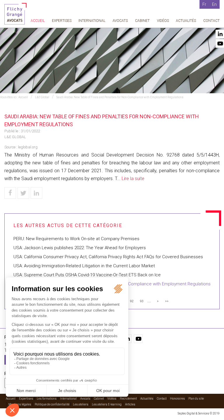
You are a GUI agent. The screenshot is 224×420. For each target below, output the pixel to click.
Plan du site (196, 398)
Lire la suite (133, 178)
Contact (211, 21)
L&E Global (42, 97)
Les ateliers (80, 404)
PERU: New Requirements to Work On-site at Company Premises (76, 238)
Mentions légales (19, 404)
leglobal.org (28, 147)
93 (142, 301)
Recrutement (128, 398)
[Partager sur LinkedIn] (36, 193)
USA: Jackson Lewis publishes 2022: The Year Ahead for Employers (79, 247)
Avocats (120, 21)
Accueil (38, 21)
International (91, 21)
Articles (130, 404)
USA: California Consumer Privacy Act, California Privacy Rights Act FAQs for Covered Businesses (108, 256)
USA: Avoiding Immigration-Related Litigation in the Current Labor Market (84, 265)
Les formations (47, 398)
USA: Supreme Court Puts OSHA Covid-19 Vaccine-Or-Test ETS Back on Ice (87, 274)
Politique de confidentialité (52, 404)
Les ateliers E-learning (107, 404)
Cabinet (142, 21)
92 (132, 301)
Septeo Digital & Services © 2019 (199, 413)
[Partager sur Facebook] (10, 193)
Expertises (61, 21)
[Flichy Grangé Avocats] (15, 13)
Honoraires (177, 398)
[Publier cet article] (23, 193)
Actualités (186, 21)
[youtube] (138, 338)
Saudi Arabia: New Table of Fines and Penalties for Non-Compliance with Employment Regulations (119, 97)
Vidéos (163, 21)
